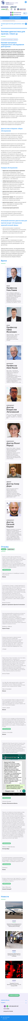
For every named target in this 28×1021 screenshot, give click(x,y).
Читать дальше (6, 569)
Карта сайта (5, 1018)
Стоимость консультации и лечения (9, 39)
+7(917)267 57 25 (17, 14)
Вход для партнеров (8, 1011)
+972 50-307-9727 (17, 12)
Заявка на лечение (14, 995)
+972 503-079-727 (13, 1006)
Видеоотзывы (11, 549)
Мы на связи (6, 1008)
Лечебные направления (15, 17)
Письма (3, 549)
